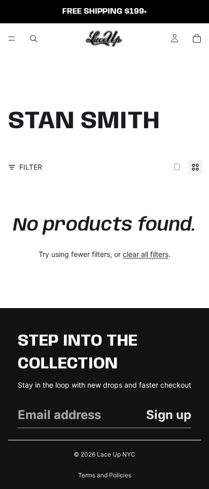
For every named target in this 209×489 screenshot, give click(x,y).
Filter (30, 167)
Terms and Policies (104, 475)
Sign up (168, 414)
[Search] (33, 38)
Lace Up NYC (116, 454)
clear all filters (145, 254)
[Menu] (11, 38)
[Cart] (197, 38)
